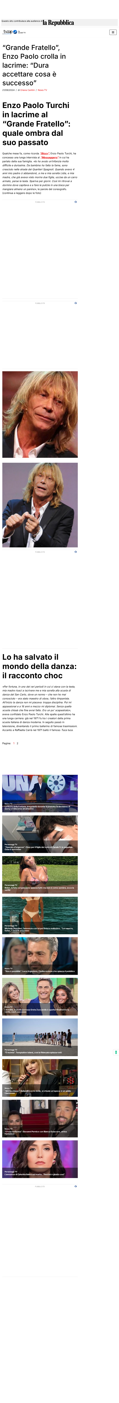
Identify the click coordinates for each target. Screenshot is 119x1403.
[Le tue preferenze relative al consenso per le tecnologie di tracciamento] (116, 1052)
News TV (42, 90)
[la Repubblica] (58, 23)
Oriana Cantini (27, 90)
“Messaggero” (49, 157)
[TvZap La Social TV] (14, 32)
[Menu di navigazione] (113, 32)
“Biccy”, (45, 153)
